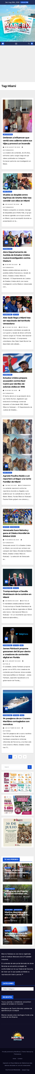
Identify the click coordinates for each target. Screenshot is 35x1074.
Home (14, 1058)
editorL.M (24, 327)
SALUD (22, 715)
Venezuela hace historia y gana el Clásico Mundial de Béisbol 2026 (16, 533)
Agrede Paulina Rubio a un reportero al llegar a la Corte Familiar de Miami (17, 479)
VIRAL (21, 645)
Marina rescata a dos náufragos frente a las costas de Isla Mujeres (17, 914)
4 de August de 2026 (12, 204)
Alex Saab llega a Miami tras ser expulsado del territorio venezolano (17, 320)
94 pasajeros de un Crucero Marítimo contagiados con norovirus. (16, 721)
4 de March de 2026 (12, 601)
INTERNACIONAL (7, 248)
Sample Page (25, 1070)
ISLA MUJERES (8, 909)
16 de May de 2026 (11, 327)
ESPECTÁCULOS (7, 191)
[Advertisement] (17, 63)
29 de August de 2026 (14, 875)
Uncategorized (7, 134)
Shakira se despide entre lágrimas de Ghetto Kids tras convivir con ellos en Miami (17, 198)
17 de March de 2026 (12, 539)
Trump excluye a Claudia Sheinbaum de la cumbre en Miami (17, 594)
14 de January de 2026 (13, 661)
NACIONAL (8, 930)
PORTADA (16, 715)
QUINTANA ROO (18, 909)
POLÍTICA (16, 314)
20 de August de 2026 (12, 147)
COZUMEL (7, 867)
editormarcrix (25, 485)
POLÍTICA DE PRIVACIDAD (13, 1070)
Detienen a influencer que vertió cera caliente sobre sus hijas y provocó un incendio (17, 140)
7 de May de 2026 (11, 485)
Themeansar (17, 1054)
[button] (29, 43)
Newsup (29, 1051)
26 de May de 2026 (11, 264)
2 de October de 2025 (12, 728)
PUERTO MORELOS (9, 888)
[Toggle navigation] (16, 43)
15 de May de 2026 (11, 390)
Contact (20, 1058)
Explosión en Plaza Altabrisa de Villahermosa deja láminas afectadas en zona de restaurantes (17, 1064)
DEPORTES (6, 527)
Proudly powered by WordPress (11, 1051)
